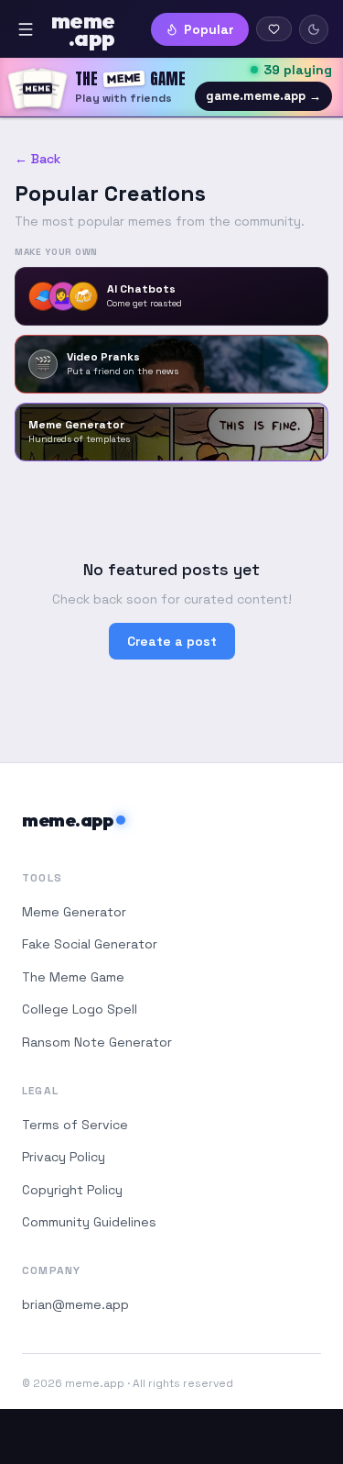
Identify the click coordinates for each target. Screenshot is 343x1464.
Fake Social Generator (89, 944)
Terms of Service (75, 1124)
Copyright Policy (72, 1189)
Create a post (172, 641)
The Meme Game (73, 977)
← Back (37, 158)
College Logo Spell (79, 1009)
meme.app (67, 819)
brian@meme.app (75, 1304)
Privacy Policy (63, 1156)
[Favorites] (274, 29)
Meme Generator (74, 912)
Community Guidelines (89, 1222)
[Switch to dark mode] (313, 29)
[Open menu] (25, 29)
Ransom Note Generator (97, 1042)
